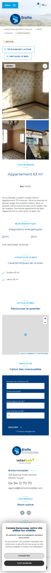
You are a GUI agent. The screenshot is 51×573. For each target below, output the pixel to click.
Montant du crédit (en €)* (18, 382)
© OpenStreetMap (42, 353)
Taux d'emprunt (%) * (15, 411)
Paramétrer (24, 555)
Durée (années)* (14, 391)
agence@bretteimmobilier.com (25, 488)
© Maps (30, 353)
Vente (39, 29)
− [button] (45, 322)
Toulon (9, 33)
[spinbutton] (25, 415)
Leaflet (22, 353)
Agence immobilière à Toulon (18, 29)
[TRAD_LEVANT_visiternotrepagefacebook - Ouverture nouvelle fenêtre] (22, 513)
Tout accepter (24, 563)
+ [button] (45, 318)
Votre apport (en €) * (16, 401)
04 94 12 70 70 (20, 483)
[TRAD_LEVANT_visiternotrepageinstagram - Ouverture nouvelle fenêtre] (29, 513)
